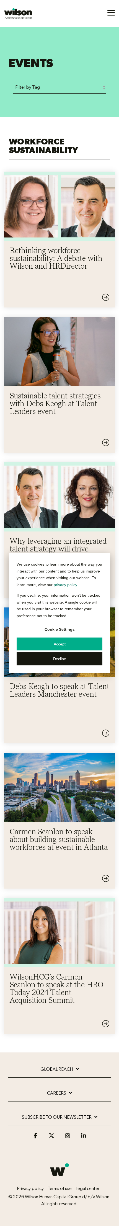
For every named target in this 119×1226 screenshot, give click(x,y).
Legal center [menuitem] (87, 1188)
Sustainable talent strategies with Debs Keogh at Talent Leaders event (55, 403)
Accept (60, 644)
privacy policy (65, 584)
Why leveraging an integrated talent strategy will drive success (58, 548)
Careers (56, 1093)
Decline (59, 659)
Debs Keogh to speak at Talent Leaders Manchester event (59, 690)
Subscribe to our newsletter (57, 1117)
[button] (111, 12)
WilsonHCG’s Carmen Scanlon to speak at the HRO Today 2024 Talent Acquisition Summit (57, 988)
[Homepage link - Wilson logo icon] (59, 1179)
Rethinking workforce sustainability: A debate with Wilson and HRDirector (56, 258)
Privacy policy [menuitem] (30, 1188)
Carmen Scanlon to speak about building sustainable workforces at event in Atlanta (59, 839)
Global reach (56, 1069)
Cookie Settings (60, 629)
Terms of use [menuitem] (60, 1188)
